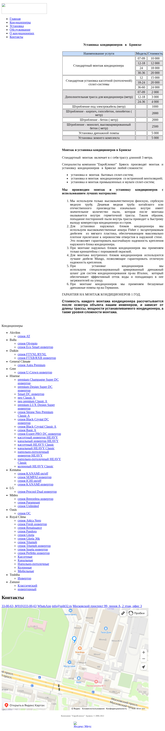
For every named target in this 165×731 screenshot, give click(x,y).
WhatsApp (44, 606)
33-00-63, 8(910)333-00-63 (19, 606)
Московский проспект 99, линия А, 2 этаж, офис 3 (107, 606)
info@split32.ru (62, 606)
